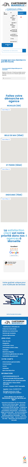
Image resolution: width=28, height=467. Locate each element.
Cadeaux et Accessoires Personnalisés (15, 408)
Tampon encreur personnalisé (16, 414)
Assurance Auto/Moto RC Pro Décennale (13, 402)
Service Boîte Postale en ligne (13, 416)
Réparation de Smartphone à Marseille (17, 419)
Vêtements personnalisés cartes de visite (13, 406)
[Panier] (20, 18)
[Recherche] (24, 50)
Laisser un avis (14, 255)
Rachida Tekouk (12, 262)
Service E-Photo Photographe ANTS (14, 405)
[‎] (13, 12)
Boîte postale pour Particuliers (11, 415)
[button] (7, 45)
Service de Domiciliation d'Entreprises (14, 409)
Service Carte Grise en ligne (10, 404)
